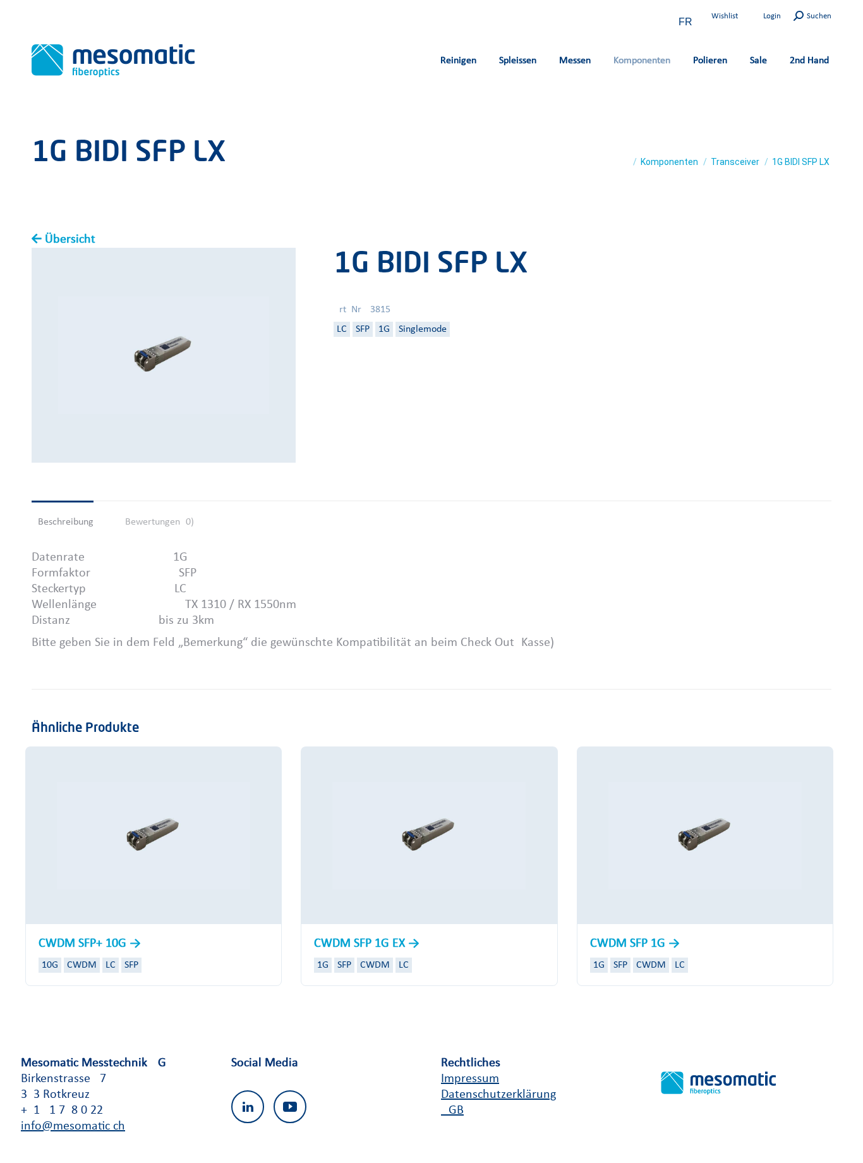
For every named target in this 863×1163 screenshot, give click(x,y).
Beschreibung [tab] (66, 522)
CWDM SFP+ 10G (84, 943)
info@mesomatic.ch (73, 1126)
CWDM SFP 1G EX (361, 943)
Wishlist (724, 16)
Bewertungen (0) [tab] (159, 522)
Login (772, 16)
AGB (452, 1110)
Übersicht (70, 239)
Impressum (470, 1079)
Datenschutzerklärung (498, 1094)
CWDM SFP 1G (629, 943)
